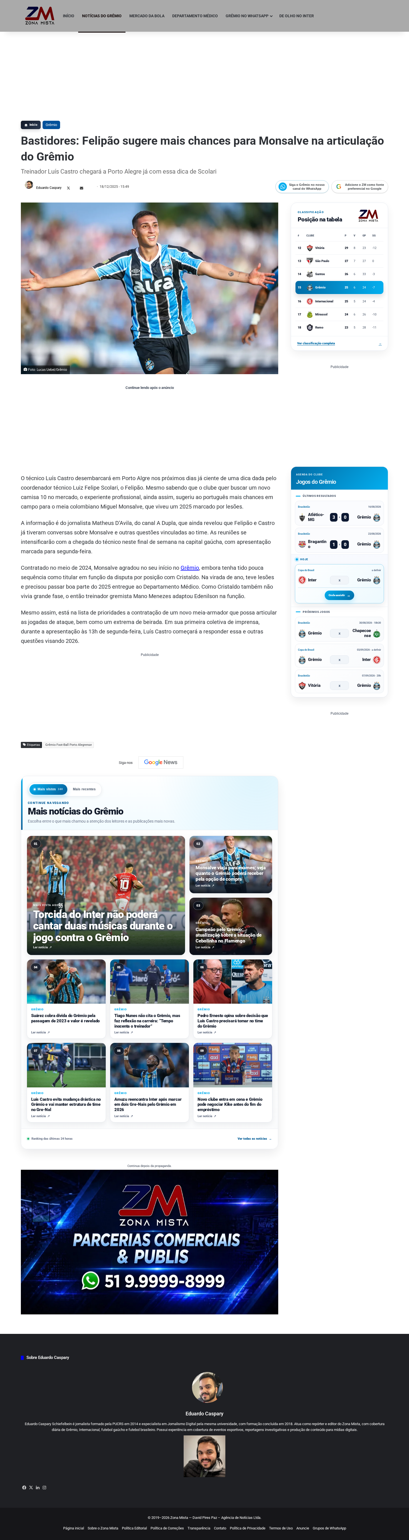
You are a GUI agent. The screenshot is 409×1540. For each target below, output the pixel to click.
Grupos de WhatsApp (329, 1528)
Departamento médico (195, 16)
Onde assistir (337, 595)
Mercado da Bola (146, 16)
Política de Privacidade (247, 1528)
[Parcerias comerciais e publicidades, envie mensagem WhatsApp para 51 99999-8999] (149, 1242)
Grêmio (51, 125)
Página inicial (73, 1528)
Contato (220, 1528)
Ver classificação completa (339, 343)
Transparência (199, 1528)
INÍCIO (68, 16)
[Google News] (160, 762)
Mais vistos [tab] (50, 789)
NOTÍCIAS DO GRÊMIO (102, 16)
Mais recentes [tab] (84, 789)
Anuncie (302, 1528)
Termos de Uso (281, 1528)
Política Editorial (134, 1528)
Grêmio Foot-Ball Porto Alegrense (68, 745)
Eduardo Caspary (48, 188)
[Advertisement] (204, 73)
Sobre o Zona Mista (103, 1528)
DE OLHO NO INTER (296, 16)
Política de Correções (167, 1528)
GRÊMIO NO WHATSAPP (247, 16)
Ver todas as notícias (255, 1139)
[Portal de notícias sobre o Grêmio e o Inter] (40, 16)
